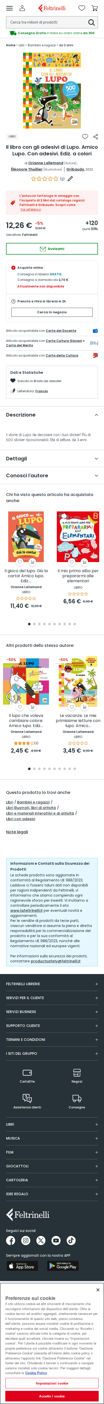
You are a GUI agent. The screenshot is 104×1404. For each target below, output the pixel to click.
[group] (52, 33)
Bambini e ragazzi (33, 802)
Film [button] (9, 1152)
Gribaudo (75, 169)
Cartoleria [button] (17, 1180)
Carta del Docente (61, 330)
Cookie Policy (36, 1372)
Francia (41, 391)
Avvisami (55, 248)
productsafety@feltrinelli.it (56, 961)
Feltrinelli (29, 235)
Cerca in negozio (52, 312)
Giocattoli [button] (17, 1166)
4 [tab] (44, 624)
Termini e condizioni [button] (25, 1039)
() (62, 179)
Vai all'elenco (30, 209)
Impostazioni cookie (52, 1383)
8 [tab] (65, 624)
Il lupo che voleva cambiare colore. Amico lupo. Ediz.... (26, 721)
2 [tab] (34, 624)
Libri (9, 802)
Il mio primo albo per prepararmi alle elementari (78, 576)
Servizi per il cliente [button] (25, 997)
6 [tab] (55, 624)
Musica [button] (13, 1138)
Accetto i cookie (52, 1396)
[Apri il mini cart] (94, 8)
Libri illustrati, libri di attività (31, 807)
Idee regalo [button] (17, 1193)
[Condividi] (95, 137)
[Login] (22, 8)
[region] (52, 1343)
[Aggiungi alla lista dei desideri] (85, 136)
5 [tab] (49, 624)
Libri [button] (10, 1124)
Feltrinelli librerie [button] (23, 983)
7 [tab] (60, 624)
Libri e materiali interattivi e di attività (40, 813)
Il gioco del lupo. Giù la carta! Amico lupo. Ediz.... (26, 576)
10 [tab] (74, 624)
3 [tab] (39, 624)
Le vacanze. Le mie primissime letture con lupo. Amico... (78, 721)
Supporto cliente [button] (23, 1025)
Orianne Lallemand (45, 163)
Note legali (17, 832)
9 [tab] (70, 624)
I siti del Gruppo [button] (21, 1053)
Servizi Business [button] (21, 1011)
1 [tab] (52, 125)
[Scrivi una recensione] (70, 179)
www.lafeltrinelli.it (26, 910)
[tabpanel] (52, 91)
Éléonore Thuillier (27, 169)
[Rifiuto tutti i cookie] (97, 1289)
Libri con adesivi (20, 818)
